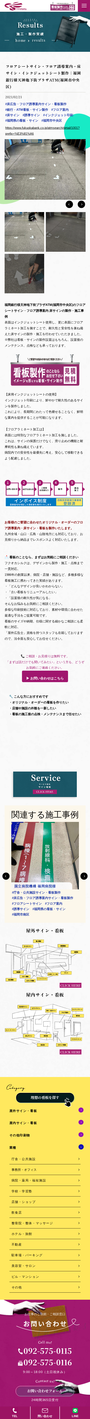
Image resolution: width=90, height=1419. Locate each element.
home (20, 40)
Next (84, 876)
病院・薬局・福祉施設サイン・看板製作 (41, 898)
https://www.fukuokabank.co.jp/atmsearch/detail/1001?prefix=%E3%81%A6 (42, 130)
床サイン (12, 115)
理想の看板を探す (45, 1097)
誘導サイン (31, 115)
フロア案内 (60, 109)
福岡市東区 (57, 914)
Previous (6, 876)
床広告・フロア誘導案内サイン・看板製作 (36, 104)
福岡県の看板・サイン (21, 120)
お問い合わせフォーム (45, 1390)
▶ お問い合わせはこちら (45, 678)
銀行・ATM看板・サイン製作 (26, 109)
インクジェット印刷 (58, 115)
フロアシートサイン (27, 903)
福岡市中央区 (51, 120)
